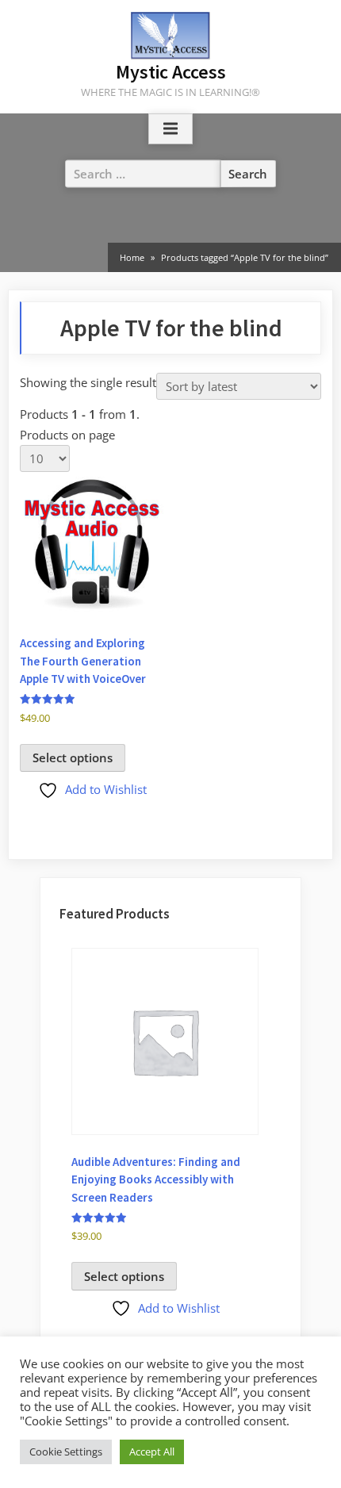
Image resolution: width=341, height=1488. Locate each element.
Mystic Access (171, 71)
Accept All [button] (151, 1451)
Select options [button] (73, 757)
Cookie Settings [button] (65, 1451)
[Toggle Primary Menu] (170, 129)
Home (132, 257)
